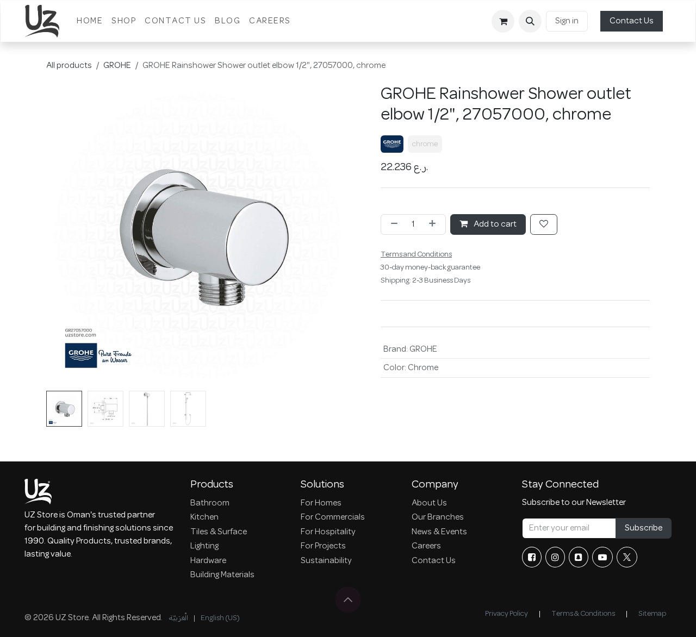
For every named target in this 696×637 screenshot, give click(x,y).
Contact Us (632, 21)
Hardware (208, 561)
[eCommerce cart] (503, 21)
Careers (426, 546)
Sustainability (326, 561)
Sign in (567, 21)
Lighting (204, 546)
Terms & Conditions (583, 614)
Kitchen (204, 517)
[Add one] (434, 224)
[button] (530, 21)
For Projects (323, 546)
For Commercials (333, 517)
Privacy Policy (506, 614)
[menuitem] (89, 21)
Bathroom (209, 503)
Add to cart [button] (494, 224)
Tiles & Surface (218, 532)
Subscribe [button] (643, 528)
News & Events (439, 532)
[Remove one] (392, 224)
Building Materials (222, 575)
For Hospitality (328, 532)
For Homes (321, 503)
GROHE (117, 66)
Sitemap (652, 614)
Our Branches (438, 517)
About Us (429, 503)
